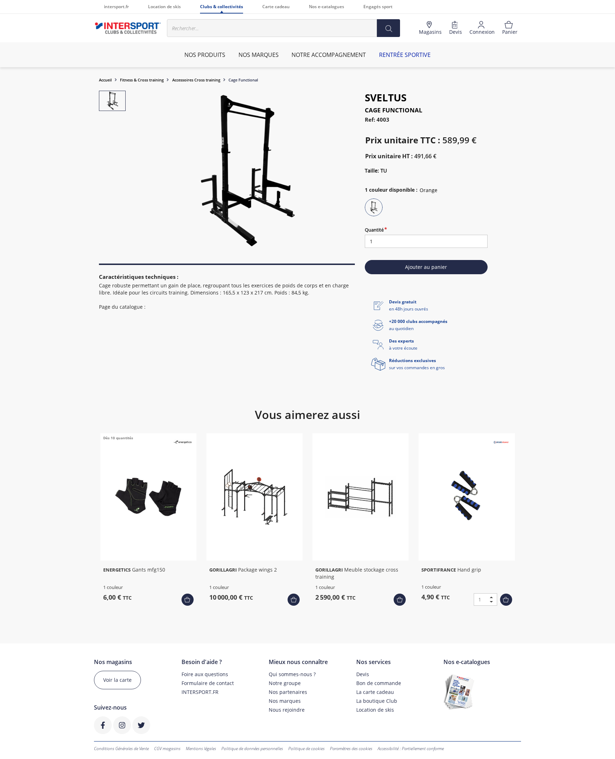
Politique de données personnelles (252, 748)
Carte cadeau (276, 7)
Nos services (373, 662)
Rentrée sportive (405, 55)
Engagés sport (378, 7)
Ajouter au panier (426, 267)
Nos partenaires (288, 692)
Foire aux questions (205, 674)
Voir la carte (117, 679)
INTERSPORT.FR (200, 692)
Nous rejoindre (287, 709)
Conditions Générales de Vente (121, 748)
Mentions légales (201, 748)
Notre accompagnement (328, 55)
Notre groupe (285, 683)
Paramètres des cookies (351, 748)
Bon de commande (378, 683)
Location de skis (164, 7)
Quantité (374, 230)
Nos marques (285, 700)
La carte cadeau (375, 692)
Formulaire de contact (208, 683)
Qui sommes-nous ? (292, 674)
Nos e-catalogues (326, 7)
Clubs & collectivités (221, 7)
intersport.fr (116, 7)
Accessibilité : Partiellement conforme (411, 748)
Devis (362, 674)
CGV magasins (167, 748)
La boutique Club (376, 700)
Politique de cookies (306, 748)
